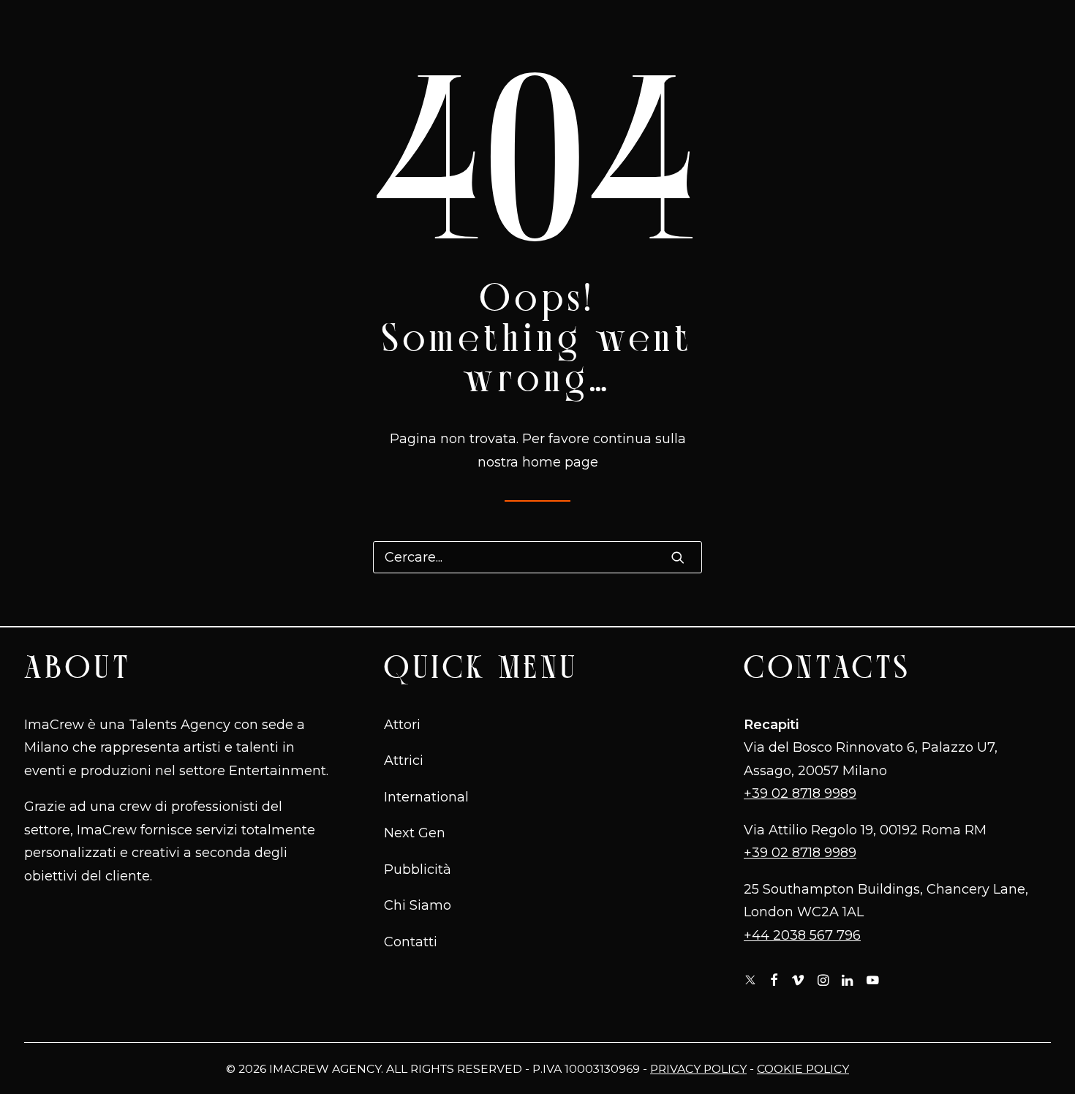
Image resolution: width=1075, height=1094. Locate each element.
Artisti (129, 28)
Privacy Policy (698, 1069)
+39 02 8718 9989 (800, 793)
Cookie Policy (803, 1069)
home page (560, 462)
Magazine (683, 28)
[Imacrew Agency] (555, 28)
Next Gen (335, 28)
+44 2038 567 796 (802, 935)
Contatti (939, 28)
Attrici (403, 760)
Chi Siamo (768, 28)
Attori (402, 725)
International (234, 28)
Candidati (856, 28)
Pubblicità (423, 28)
